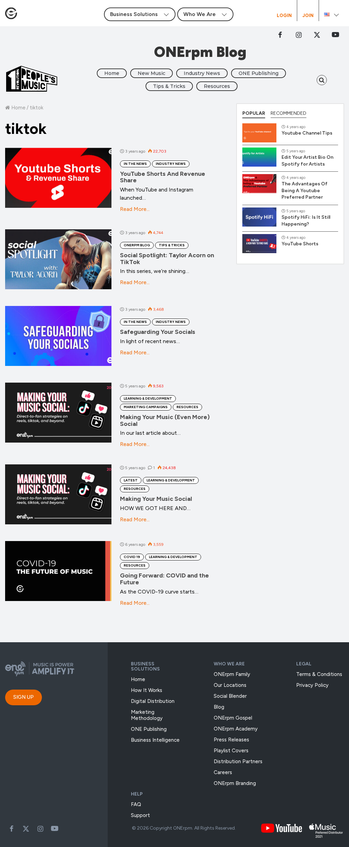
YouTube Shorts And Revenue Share (162, 177)
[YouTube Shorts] (259, 243)
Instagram (298, 35)
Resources (217, 86)
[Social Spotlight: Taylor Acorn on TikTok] (58, 259)
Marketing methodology (147, 715)
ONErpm (182, 828)
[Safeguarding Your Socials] (58, 336)
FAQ (136, 804)
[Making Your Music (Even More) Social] (58, 413)
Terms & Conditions (319, 674)
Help (137, 794)
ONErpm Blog (137, 245)
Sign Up (23, 697)
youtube (335, 35)
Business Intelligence (155, 740)
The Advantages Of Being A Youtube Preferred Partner (305, 190)
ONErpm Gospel (233, 718)
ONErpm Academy (236, 729)
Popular (253, 113)
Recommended (288, 113)
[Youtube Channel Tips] (259, 132)
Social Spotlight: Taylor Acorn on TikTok (167, 258)
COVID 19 (132, 557)
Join (308, 15)
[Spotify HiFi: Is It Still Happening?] (259, 217)
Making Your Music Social (156, 499)
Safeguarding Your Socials (157, 332)
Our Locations (230, 685)
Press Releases (231, 740)
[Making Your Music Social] (58, 494)
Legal (304, 664)
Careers (223, 772)
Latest (131, 480)
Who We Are (229, 664)
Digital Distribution (152, 701)
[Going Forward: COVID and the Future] (58, 571)
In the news (135, 163)
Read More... (135, 209)
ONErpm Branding (235, 783)
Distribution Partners (238, 761)
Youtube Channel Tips (307, 133)
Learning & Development (148, 398)
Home (111, 73)
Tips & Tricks (169, 86)
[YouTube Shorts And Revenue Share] (58, 178)
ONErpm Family (232, 674)
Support (140, 815)
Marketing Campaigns (146, 407)
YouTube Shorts (300, 244)
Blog (219, 707)
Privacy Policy (312, 685)
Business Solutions (145, 666)
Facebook (280, 35)
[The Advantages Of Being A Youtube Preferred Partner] (259, 183)
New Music (151, 73)
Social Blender (230, 696)
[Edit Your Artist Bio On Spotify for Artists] (259, 157)
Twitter (317, 35)
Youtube (54, 828)
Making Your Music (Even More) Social (165, 420)
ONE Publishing (258, 73)
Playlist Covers (231, 751)
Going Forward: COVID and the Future (164, 579)
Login (284, 15)
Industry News (202, 73)
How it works (146, 690)
